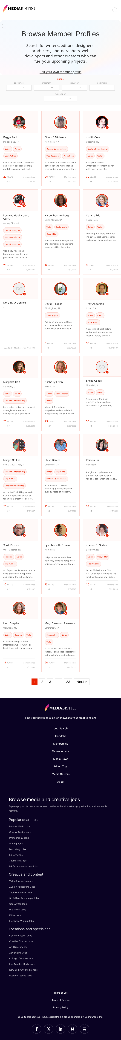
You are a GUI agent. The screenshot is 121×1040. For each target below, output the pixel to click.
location (102, 83)
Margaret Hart (11, 382)
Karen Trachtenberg (57, 215)
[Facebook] (36, 1029)
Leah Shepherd (12, 623)
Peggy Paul (10, 137)
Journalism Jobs (17, 860)
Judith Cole (93, 137)
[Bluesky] (72, 1029)
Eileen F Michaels (55, 137)
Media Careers (60, 774)
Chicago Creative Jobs (21, 958)
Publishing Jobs (17, 909)
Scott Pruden (11, 545)
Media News (60, 758)
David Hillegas (53, 303)
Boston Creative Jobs (20, 975)
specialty (46, 83)
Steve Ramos (52, 460)
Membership (60, 743)
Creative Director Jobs (21, 941)
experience (60, 94)
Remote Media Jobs (19, 826)
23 (68, 682)
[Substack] (84, 1029)
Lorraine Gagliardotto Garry (16, 217)
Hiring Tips (60, 766)
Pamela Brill (93, 460)
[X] (48, 1029)
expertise (19, 83)
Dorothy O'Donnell (14, 302)
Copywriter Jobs (18, 903)
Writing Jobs (16, 843)
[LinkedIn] (60, 1029)
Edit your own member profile (60, 72)
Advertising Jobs (18, 952)
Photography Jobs (19, 837)
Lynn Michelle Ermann (58, 545)
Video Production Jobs (21, 881)
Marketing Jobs (17, 849)
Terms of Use (61, 992)
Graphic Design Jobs (20, 832)
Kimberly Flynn (54, 382)
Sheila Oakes (94, 380)
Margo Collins (11, 460)
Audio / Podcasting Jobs (22, 886)
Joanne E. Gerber (96, 545)
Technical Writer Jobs (20, 892)
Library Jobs (16, 855)
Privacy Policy (60, 1007)
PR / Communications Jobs (23, 866)
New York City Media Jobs (23, 969)
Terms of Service (61, 1000)
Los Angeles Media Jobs (22, 964)
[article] (19, 148)
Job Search (61, 728)
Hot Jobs (60, 736)
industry (74, 83)
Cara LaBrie (93, 215)
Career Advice (60, 751)
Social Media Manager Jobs (24, 898)
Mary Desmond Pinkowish (60, 623)
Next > (82, 682)
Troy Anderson (95, 303)
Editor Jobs (15, 915)
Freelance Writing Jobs (21, 921)
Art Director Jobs (18, 947)
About (60, 781)
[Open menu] (114, 10)
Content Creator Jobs (20, 935)
